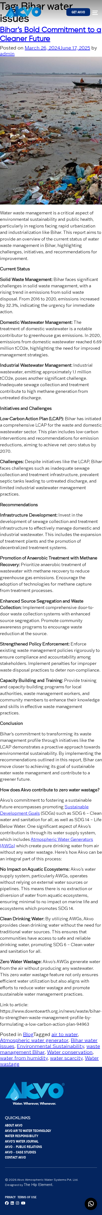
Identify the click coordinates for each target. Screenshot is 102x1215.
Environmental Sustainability (50, 1046)
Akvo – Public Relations (23, 1147)
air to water (64, 1034)
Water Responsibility (21, 1136)
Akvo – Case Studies (20, 1152)
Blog (28, 1034)
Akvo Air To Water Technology (28, 1130)
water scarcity (66, 1058)
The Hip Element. (38, 1184)
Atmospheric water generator (34, 1040)
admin (7, 54)
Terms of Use (27, 1197)
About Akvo (13, 1125)
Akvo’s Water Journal (21, 1141)
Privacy (10, 1197)
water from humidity (24, 1058)
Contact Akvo (15, 1157)
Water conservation (70, 1052)
